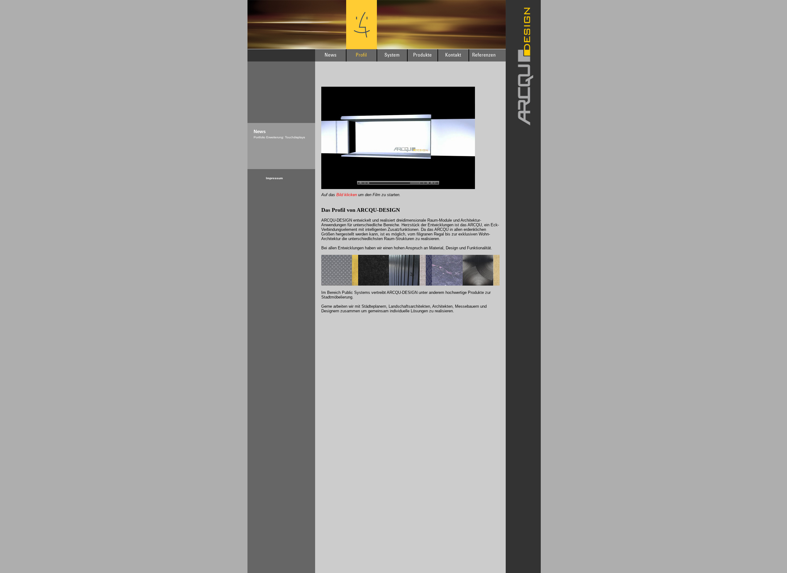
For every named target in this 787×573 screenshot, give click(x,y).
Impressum (274, 178)
